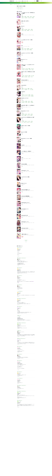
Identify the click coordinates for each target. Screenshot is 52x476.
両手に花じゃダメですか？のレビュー (21, 338)
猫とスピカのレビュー (19, 247)
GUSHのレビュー (19, 315)
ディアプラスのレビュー (20, 378)
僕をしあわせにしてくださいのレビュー (21, 298)
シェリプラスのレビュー (20, 291)
